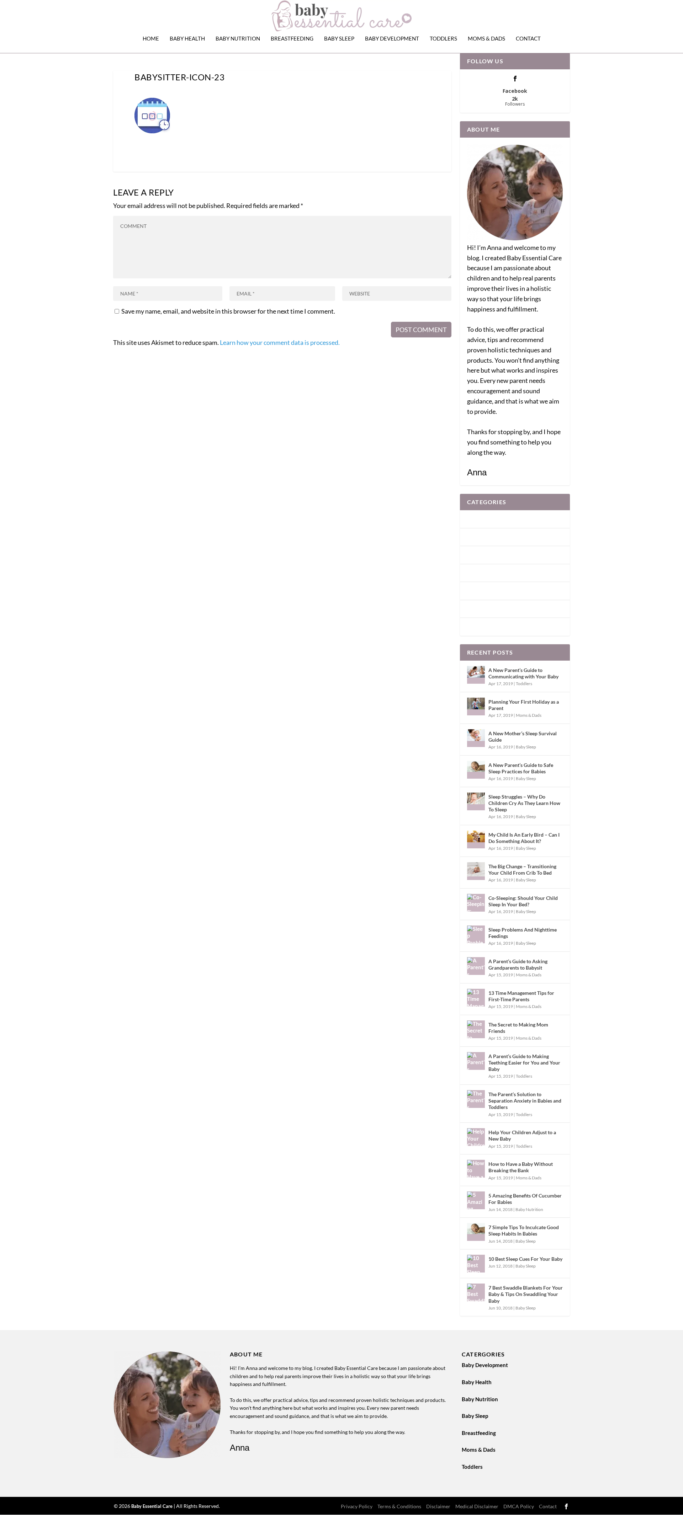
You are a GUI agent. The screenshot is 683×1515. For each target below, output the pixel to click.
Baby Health (187, 39)
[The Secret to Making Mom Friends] (476, 1029)
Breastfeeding (292, 39)
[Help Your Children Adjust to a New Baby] (476, 1137)
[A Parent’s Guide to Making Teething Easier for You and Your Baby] (476, 1061)
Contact (528, 39)
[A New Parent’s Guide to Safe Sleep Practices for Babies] (476, 770)
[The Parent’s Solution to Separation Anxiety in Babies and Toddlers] (476, 1099)
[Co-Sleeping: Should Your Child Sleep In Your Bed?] (476, 903)
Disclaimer (438, 1506)
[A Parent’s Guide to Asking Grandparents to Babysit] (476, 966)
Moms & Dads (486, 39)
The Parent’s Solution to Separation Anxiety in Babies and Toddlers (524, 1100)
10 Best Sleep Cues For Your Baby (525, 1259)
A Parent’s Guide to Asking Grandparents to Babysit (517, 964)
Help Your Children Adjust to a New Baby (522, 1135)
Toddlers (443, 39)
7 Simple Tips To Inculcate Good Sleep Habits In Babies (523, 1230)
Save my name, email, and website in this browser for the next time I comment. (228, 311)
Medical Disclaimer (476, 1506)
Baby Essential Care (152, 1506)
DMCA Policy (518, 1506)
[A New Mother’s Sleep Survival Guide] (476, 738)
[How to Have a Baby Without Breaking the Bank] (476, 1169)
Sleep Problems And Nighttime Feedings (522, 933)
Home (151, 39)
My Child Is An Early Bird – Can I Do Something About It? (524, 838)
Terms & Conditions (399, 1506)
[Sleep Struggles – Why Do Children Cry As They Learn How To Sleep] (476, 801)
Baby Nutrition (238, 39)
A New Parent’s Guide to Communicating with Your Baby (523, 673)
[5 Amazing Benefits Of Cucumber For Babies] (476, 1200)
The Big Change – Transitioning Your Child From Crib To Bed (522, 869)
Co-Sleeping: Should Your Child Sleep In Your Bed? (523, 901)
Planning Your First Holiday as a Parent (523, 705)
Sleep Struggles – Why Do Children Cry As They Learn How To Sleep (524, 803)
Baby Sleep (339, 39)
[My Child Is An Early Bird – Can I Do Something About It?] (476, 839)
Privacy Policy (356, 1506)
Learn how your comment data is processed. (280, 342)
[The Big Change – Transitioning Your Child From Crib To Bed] (476, 871)
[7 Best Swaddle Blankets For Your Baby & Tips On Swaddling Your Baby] (476, 1292)
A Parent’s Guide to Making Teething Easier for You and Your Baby (524, 1062)
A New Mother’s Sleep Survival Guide (522, 736)
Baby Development (392, 39)
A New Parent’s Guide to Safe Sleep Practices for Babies (520, 768)
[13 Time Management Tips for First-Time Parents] (476, 998)
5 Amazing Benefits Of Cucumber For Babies (525, 1199)
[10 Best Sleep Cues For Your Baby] (476, 1264)
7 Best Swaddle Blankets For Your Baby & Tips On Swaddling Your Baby (525, 1294)
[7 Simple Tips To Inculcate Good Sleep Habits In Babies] (476, 1232)
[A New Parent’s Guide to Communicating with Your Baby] (476, 675)
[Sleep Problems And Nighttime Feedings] (476, 934)
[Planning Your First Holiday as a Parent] (476, 706)
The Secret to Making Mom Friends (518, 1027)
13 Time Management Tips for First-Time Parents (521, 996)
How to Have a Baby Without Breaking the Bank (520, 1167)
